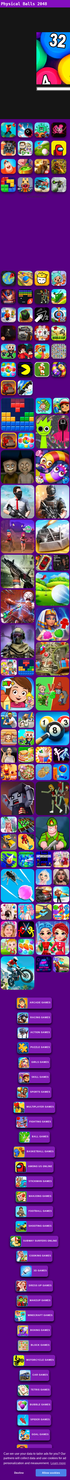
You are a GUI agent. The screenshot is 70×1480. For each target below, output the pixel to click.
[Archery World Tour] (58, 321)
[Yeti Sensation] (8, 172)
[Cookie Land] (8, 375)
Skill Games (40, 1077)
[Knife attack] (25, 136)
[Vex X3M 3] (42, 303)
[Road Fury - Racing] (42, 191)
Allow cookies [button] (51, 1472)
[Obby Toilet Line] (8, 321)
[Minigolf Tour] (42, 154)
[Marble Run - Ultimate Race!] (25, 284)
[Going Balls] (25, 321)
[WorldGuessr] (8, 284)
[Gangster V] (42, 172)
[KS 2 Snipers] (58, 191)
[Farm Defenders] (58, 172)
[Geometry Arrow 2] (42, 321)
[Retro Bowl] (42, 375)
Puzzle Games (40, 1047)
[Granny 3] (8, 303)
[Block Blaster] (8, 191)
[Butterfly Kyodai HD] (58, 357)
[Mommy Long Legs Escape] (58, 136)
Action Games (40, 1032)
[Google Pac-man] (25, 375)
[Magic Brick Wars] (42, 284)
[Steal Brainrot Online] (8, 357)
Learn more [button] (58, 1463)
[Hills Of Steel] (58, 303)
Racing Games (40, 1017)
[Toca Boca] (58, 284)
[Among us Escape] (58, 154)
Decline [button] (19, 1472)
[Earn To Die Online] (8, 394)
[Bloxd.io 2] (25, 357)
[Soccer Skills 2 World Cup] (58, 339)
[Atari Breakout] (25, 303)
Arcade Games (40, 1002)
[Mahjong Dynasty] (42, 339)
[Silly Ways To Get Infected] (42, 136)
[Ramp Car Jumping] (25, 394)
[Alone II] (8, 339)
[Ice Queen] (25, 154)
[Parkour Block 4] (8, 136)
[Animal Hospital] (25, 191)
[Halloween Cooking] (25, 172)
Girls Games (40, 1062)
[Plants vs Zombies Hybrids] (25, 339)
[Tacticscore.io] (8, 154)
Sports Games (40, 1092)
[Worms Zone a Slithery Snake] (58, 375)
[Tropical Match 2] (42, 357)
